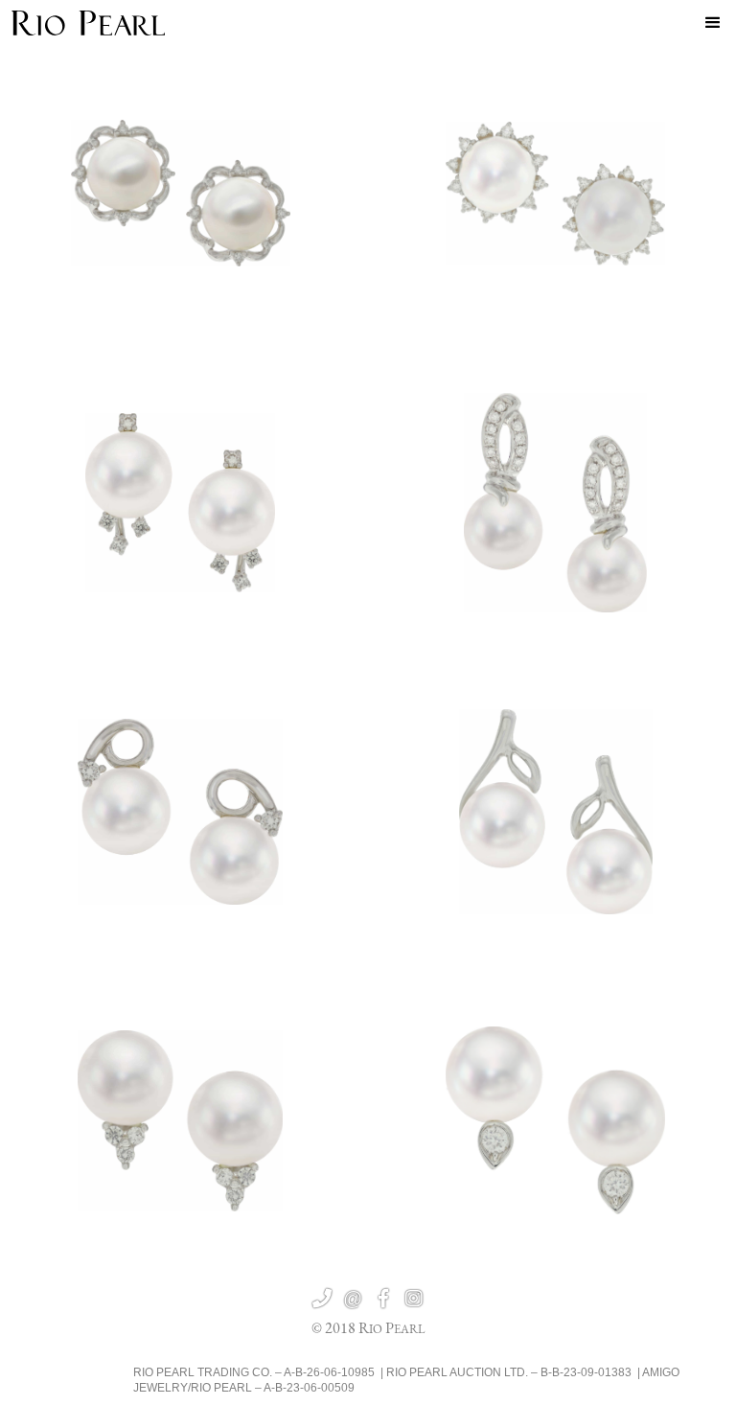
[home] (88, 23)
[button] (713, 23)
